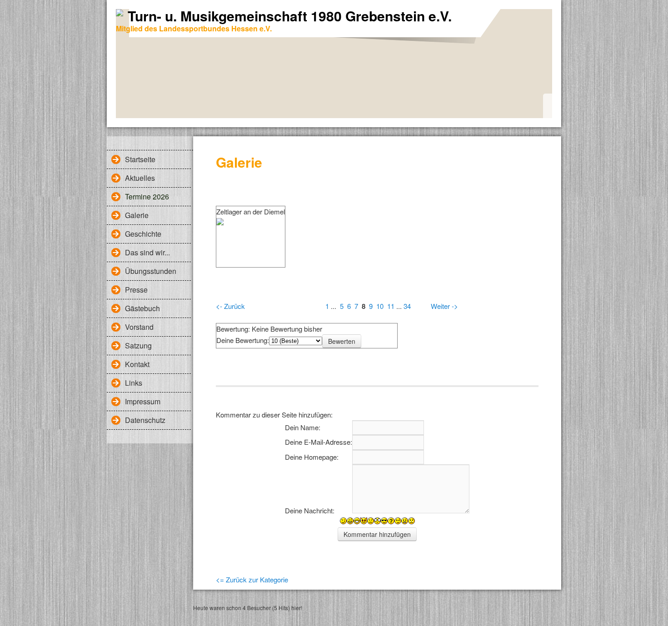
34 (407, 306)
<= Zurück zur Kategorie (252, 579)
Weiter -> (444, 306)
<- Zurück (230, 306)
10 (380, 306)
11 (390, 306)
